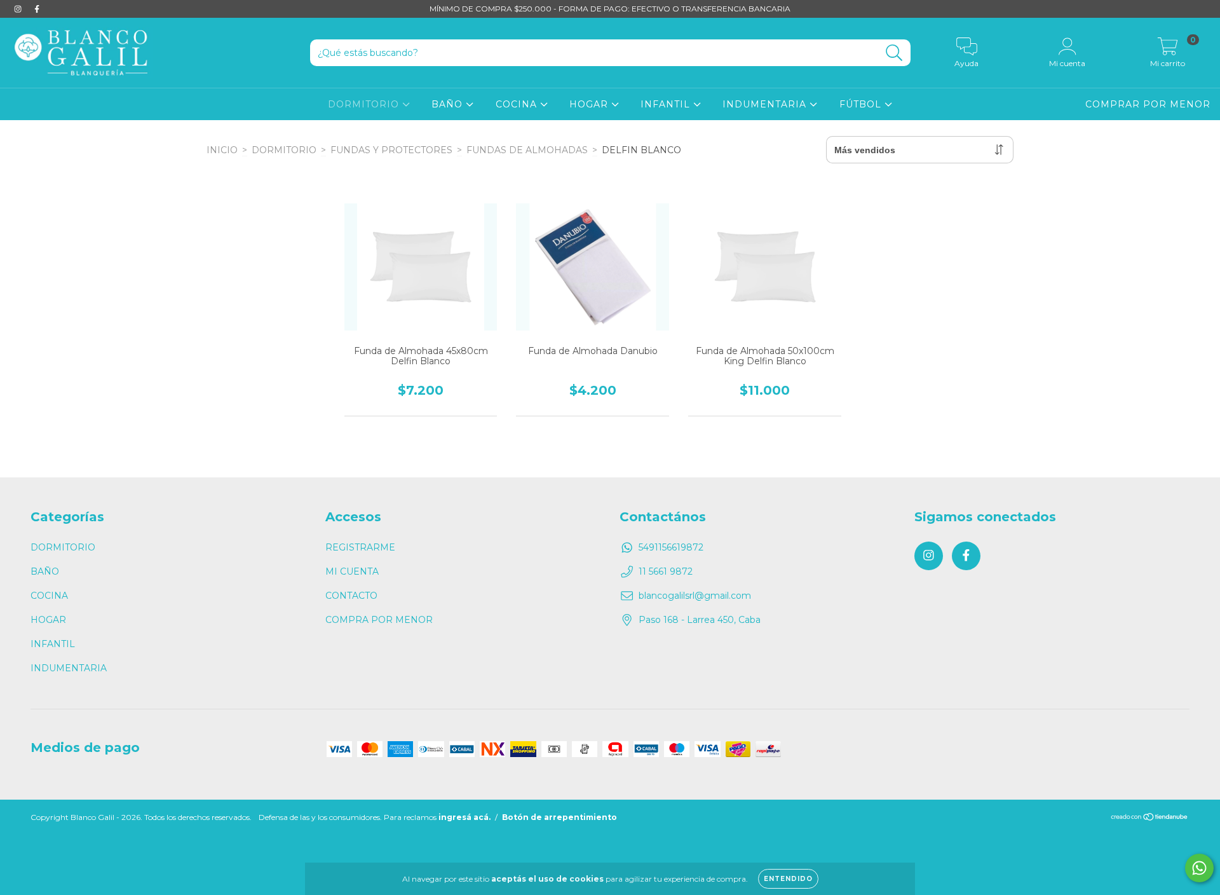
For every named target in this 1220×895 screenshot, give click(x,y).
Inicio (222, 150)
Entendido (788, 879)
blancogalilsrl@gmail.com (695, 595)
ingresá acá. (464, 817)
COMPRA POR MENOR (379, 619)
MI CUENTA (352, 571)
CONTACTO (351, 595)
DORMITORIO (365, 104)
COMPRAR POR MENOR (1147, 104)
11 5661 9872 (666, 571)
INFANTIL (666, 104)
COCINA (518, 104)
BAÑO (448, 104)
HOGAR (590, 104)
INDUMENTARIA (766, 104)
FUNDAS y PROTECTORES (391, 150)
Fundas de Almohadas (527, 150)
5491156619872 (671, 547)
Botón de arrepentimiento (559, 817)
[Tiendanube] (1150, 818)
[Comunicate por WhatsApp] (1199, 868)
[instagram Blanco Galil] (19, 9)
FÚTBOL (861, 104)
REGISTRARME (360, 547)
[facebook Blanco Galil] (37, 9)
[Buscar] (894, 53)
